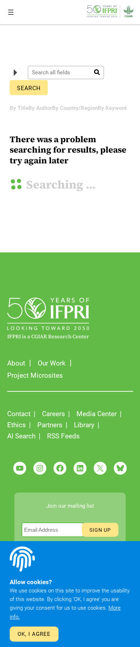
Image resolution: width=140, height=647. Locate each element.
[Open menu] (10, 12)
